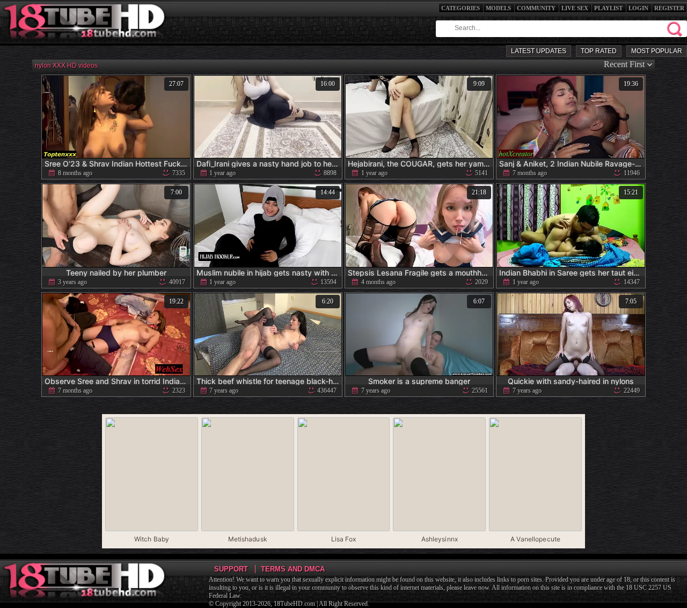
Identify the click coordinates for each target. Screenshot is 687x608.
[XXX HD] (85, 42)
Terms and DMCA (293, 569)
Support (231, 569)
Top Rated (599, 51)
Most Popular (656, 51)
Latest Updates (538, 51)
